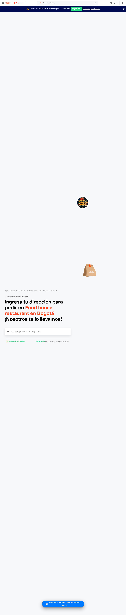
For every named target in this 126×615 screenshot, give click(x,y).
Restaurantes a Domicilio (17, 291)
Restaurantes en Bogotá (34, 291)
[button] (18, 3)
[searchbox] (67, 3)
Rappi (6, 291)
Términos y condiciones (91, 9)
